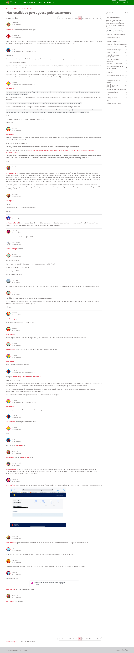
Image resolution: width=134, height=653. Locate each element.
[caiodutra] (8, 218)
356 (90, 18)
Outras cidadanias (117, 92)
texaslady (14, 128)
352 (76, 18)
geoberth (14, 572)
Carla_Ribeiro (15, 22)
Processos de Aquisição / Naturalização (117, 67)
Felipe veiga (15, 280)
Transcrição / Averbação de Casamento (117, 72)
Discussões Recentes (113, 37)
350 (69, 18)
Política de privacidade (117, 103)
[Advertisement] (54, 620)
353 (80, 18)
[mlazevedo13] (8, 480)
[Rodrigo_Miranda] (8, 464)
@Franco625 (10, 30)
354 (83, 18)
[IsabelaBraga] (8, 232)
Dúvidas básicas (117, 47)
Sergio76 (14, 49)
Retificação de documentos (117, 75)
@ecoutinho (26, 377)
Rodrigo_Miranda (16, 463)
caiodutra (14, 217)
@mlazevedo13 (11, 543)
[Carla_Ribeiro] (8, 24)
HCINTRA (14, 254)
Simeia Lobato (16, 242)
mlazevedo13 (15, 479)
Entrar (114, 2)
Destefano (15, 167)
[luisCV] (8, 549)
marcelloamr (15, 560)
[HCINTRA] (8, 255)
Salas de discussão (29, 2)
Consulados (117, 78)
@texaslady (10, 349)
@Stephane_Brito (12, 173)
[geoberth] (8, 573)
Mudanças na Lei (117, 52)
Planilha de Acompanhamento (117, 89)
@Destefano (36, 377)
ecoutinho (14, 82)
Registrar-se (122, 2)
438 (97, 18)
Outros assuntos (117, 95)
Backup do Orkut (117, 98)
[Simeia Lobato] (8, 243)
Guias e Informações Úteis (46, 2)
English (117, 100)
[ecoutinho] (8, 83)
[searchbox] (117, 12)
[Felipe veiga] (8, 281)
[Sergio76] (8, 50)
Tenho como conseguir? (117, 49)
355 (86, 18)
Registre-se (15, 641)
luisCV (13, 548)
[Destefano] (8, 168)
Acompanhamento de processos (117, 81)
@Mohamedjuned (12, 223)
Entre (8, 641)
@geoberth (10, 601)
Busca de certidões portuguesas (117, 56)
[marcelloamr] (8, 561)
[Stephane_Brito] (8, 36)
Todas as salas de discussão (116, 35)
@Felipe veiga (11, 319)
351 (73, 18)
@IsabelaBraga (11, 249)
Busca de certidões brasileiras (117, 60)
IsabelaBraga (15, 231)
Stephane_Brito (16, 35)
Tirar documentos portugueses (117, 86)
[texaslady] (8, 129)
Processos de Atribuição (117, 64)
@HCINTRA (10, 334)
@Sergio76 (10, 89)
